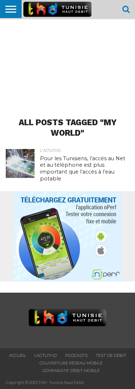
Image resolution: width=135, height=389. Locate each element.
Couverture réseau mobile (71, 363)
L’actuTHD (45, 355)
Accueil (17, 355)
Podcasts (76, 355)
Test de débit (111, 355)
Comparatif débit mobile (71, 370)
